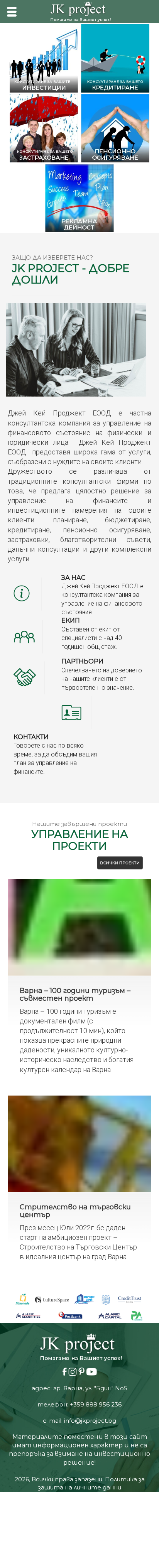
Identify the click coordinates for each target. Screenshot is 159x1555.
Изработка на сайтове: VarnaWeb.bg (79, 1331)
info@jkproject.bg (90, 1256)
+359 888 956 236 (96, 1240)
